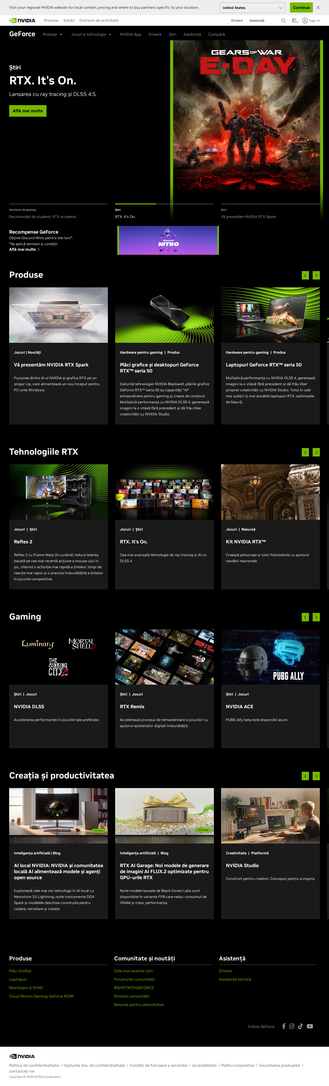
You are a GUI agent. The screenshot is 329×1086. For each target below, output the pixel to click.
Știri (172, 34)
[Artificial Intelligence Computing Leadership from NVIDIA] (22, 20)
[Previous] (305, 275)
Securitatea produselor (279, 1065)
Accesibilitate (204, 1065)
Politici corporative (238, 1065)
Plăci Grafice (20, 970)
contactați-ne (21, 1071)
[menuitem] (51, 20)
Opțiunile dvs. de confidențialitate (94, 1065)
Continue (301, 7)
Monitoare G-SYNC (26, 987)
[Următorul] (316, 275)
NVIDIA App (130, 34)
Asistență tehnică (235, 979)
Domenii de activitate (98, 20)
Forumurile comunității (134, 979)
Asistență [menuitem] (257, 20)
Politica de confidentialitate (34, 1065)
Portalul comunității (132, 996)
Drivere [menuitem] (237, 20)
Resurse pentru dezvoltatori (139, 1004)
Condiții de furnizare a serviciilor (159, 1065)
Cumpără (216, 34)
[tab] (58, 211)
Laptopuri (18, 979)
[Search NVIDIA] (284, 19)
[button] (294, 22)
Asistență (192, 34)
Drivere (155, 34)
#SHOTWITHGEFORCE (134, 987)
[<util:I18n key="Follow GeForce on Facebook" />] (284, 1026)
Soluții (69, 20)
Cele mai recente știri (133, 970)
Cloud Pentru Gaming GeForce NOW (41, 996)
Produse (51, 20)
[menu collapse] (125, 20)
